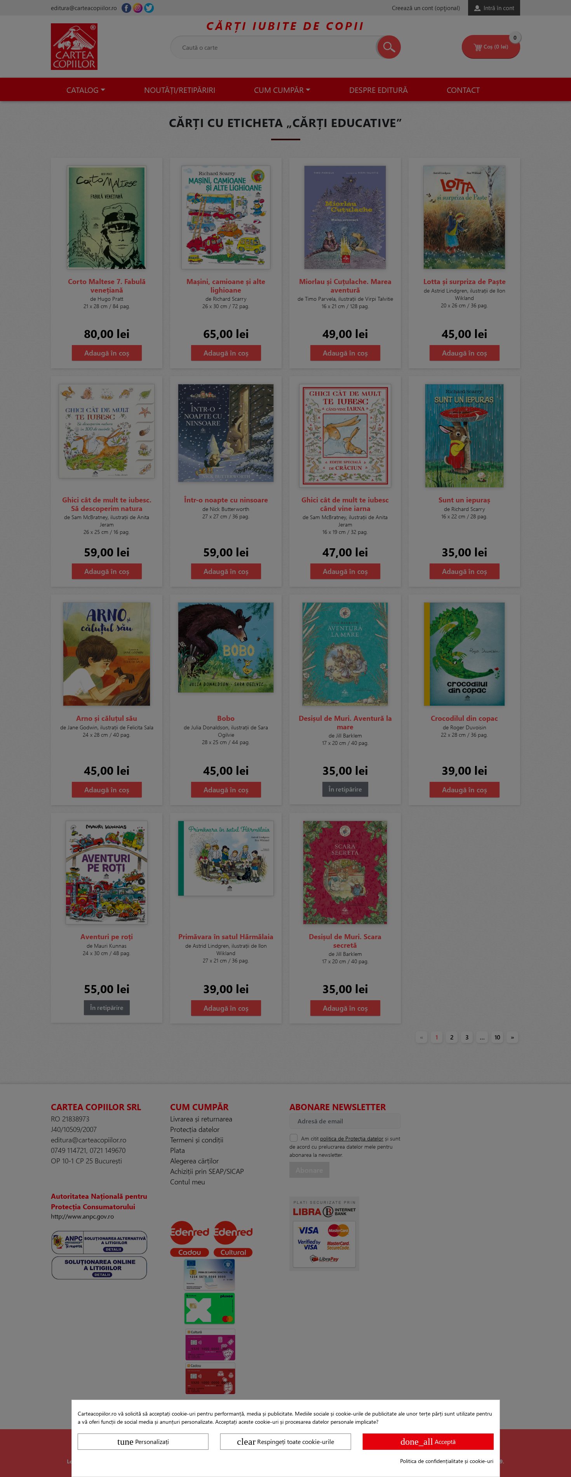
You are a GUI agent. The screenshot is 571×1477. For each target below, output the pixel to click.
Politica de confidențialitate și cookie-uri (446, 1461)
